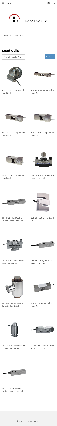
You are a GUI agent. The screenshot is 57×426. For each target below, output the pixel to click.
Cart (53, 3)
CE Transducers (31, 421)
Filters (49, 57)
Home (5, 35)
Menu (8, 3)
